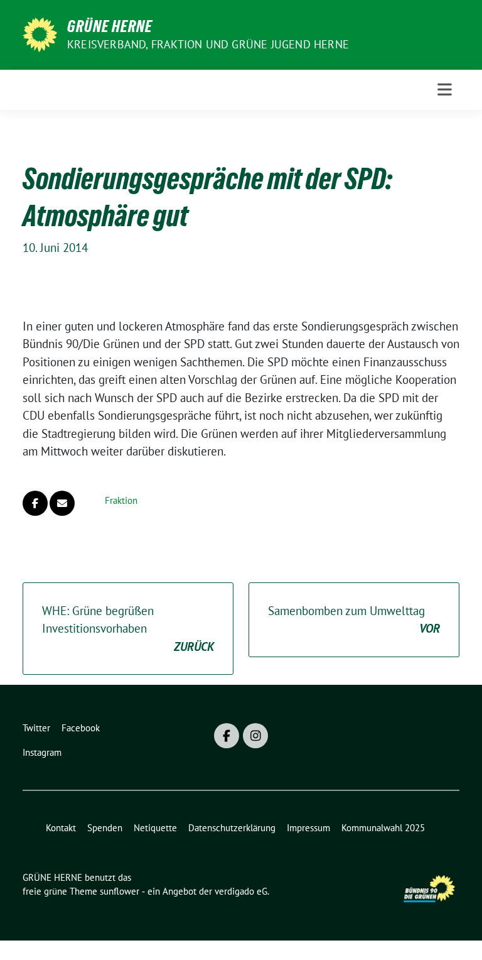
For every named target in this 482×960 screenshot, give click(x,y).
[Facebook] (226, 735)
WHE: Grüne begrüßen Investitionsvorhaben (128, 628)
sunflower (119, 891)
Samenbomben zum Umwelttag (354, 619)
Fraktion (121, 500)
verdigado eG (241, 891)
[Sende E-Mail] (62, 503)
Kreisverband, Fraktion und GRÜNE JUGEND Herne (208, 44)
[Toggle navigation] (444, 90)
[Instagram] (255, 735)
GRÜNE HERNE (110, 26)
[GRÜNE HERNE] (40, 33)
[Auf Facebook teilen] (35, 503)
